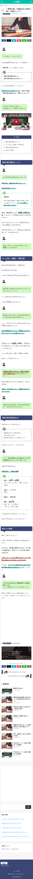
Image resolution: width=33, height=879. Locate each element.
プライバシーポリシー (20, 874)
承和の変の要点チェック (13, 142)
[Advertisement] (16, 621)
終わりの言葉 (10, 150)
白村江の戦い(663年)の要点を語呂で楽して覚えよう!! (15, 836)
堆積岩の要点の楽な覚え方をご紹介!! (11, 823)
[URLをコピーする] (29, 40)
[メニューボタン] (31, 2)
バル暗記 (16, 2)
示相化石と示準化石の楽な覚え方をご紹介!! (13, 819)
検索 (28, 807)
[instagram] (18, 871)
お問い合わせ (11, 874)
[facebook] (14, 871)
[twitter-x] (16, 871)
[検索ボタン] (2, 2)
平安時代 (8, 13)
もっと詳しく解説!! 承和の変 (14, 144)
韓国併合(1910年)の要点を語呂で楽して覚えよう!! (15, 832)
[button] (4, 40)
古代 (4, 13)
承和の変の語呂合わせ (12, 147)
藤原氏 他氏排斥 (16, 643)
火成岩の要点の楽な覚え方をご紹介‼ (12, 827)
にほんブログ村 (5, 866)
